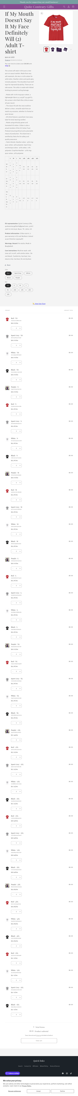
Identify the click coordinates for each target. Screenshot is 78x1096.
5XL (8, 294)
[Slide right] (71, 49)
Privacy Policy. (26, 1086)
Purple (18, 277)
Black (9, 277)
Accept (38, 1091)
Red (8, 273)
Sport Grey (18, 273)
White (28, 273)
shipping (38, 1035)
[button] (4, 7)
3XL (22, 290)
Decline (62, 1091)
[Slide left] (41, 49)
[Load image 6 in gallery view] (52, 49)
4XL (30, 290)
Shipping (7, 60)
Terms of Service (55, 1066)
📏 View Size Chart (39, 304)
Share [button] (8, 265)
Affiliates (35, 1066)
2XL (15, 290)
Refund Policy (44, 1066)
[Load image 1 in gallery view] (46, 49)
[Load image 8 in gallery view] (65, 49)
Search (20, 1066)
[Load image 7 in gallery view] (59, 49)
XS (8, 285)
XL (8, 290)
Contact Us (27, 1066)
